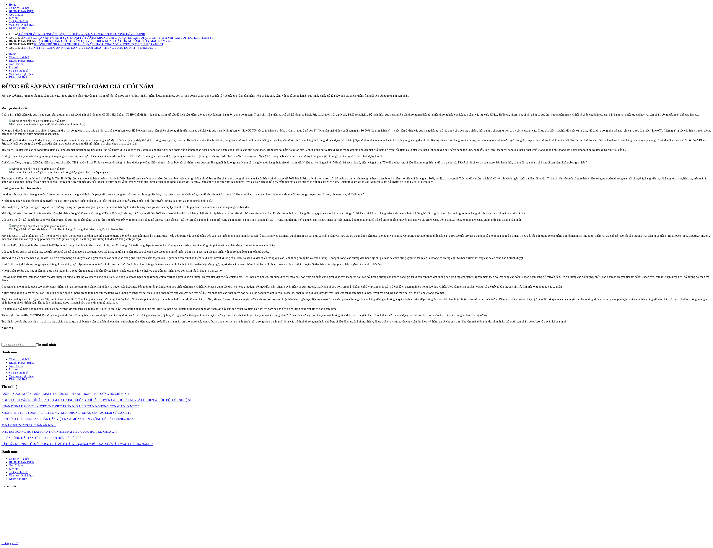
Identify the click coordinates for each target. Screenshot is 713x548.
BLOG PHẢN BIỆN (21, 11)
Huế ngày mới (9, 543)
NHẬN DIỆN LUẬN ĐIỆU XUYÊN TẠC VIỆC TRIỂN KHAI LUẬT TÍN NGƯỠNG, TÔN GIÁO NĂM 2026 (103, 41)
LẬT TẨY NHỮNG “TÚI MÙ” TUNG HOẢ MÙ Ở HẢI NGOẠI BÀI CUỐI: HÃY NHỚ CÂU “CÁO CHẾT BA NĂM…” (77, 444)
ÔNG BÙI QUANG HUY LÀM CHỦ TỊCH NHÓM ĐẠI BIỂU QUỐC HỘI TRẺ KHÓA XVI (59, 431)
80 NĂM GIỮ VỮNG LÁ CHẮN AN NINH (28, 425)
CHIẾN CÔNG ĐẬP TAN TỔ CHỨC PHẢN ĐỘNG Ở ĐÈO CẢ (41, 438)
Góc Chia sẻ (16, 14)
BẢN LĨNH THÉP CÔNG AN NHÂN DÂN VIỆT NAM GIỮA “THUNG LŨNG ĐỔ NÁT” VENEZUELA (89, 47)
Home (12, 4)
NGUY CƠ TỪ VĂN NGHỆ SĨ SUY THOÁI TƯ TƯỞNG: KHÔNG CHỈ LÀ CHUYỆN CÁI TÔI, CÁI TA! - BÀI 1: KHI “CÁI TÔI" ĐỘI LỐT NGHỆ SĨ (118, 37)
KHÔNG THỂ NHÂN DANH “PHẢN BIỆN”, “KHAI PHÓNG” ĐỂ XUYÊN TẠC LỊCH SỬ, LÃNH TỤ (99, 44)
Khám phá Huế (18, 28)
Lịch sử (13, 18)
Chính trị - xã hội (19, 7)
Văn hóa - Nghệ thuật (21, 24)
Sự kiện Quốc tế (18, 21)
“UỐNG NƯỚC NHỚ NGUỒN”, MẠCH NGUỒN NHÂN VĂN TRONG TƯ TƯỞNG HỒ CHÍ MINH (81, 34)
